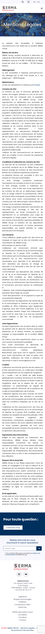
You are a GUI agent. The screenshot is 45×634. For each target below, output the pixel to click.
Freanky (37, 85)
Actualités (22, 614)
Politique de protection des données (27, 629)
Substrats (22, 607)
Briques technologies (22, 599)
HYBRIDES (22, 602)
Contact (22, 620)
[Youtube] (26, 574)
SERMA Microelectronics (22, 612)
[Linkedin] (19, 574)
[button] (22, 2)
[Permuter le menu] (42, 8)
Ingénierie (22, 596)
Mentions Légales (28, 628)
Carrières (22, 617)
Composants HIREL (23, 604)
